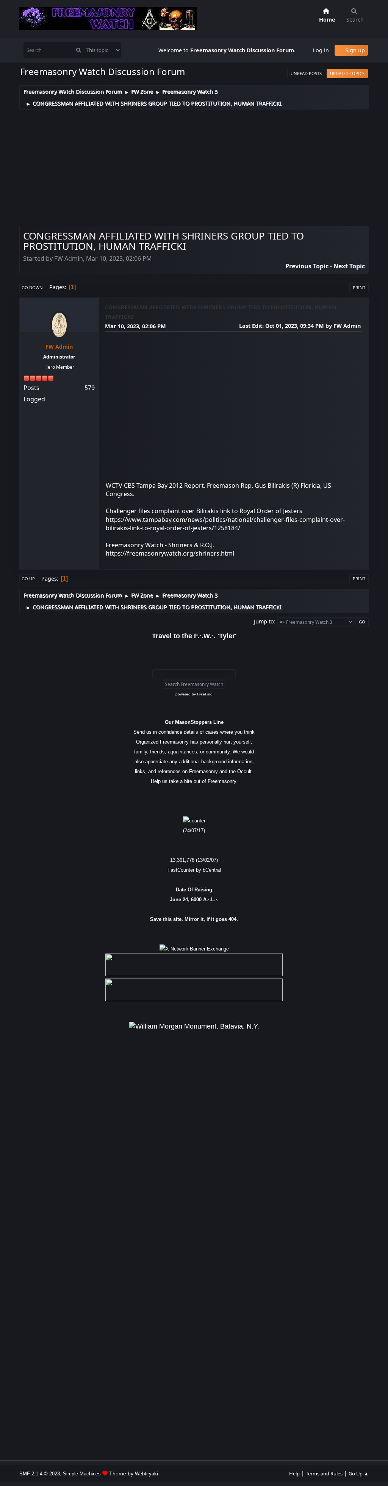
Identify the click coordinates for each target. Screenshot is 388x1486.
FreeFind (205, 694)
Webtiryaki (146, 1474)
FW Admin (59, 346)
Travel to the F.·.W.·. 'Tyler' (194, 636)
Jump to (264, 621)
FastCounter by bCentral (194, 870)
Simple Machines (82, 1474)
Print (359, 287)
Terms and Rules (324, 1473)
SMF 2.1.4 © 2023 (39, 1474)
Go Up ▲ (359, 1473)
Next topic (349, 266)
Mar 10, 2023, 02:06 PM (135, 326)
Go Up (28, 578)
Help (294, 1473)
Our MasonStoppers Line (194, 722)
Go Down (32, 287)
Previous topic (307, 266)
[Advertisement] (194, 166)
